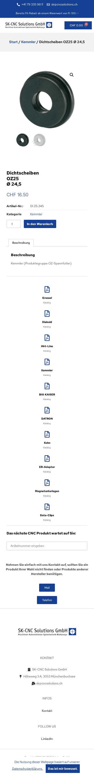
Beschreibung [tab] (21, 243)
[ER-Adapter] (47, 458)
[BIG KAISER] (47, 386)
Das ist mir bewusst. (63, 769)
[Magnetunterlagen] (47, 482)
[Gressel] (47, 289)
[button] (72, 75)
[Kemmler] (47, 362)
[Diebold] (47, 313)
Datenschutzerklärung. (27, 769)
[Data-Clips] (47, 507)
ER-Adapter (47, 467)
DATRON (47, 418)
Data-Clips (47, 515)
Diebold (47, 322)
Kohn (47, 443)
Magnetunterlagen (47, 491)
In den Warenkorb (40, 224)
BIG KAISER (47, 394)
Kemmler (28, 42)
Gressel (47, 298)
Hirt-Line (47, 346)
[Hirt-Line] (47, 337)
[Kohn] (47, 434)
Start (13, 42)
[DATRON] (47, 410)
